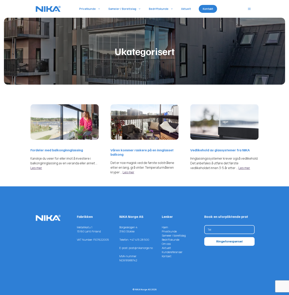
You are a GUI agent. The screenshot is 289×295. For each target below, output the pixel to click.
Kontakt (208, 9)
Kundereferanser (172, 252)
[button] (249, 9)
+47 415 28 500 (139, 239)
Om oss (166, 244)
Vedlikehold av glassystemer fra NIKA (220, 150)
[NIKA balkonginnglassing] (48, 9)
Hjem (165, 227)
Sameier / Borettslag (122, 9)
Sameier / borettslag (174, 235)
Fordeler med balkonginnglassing (56, 150)
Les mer (36, 168)
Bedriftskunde (158, 9)
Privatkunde (87, 9)
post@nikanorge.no (141, 248)
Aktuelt (186, 9)
